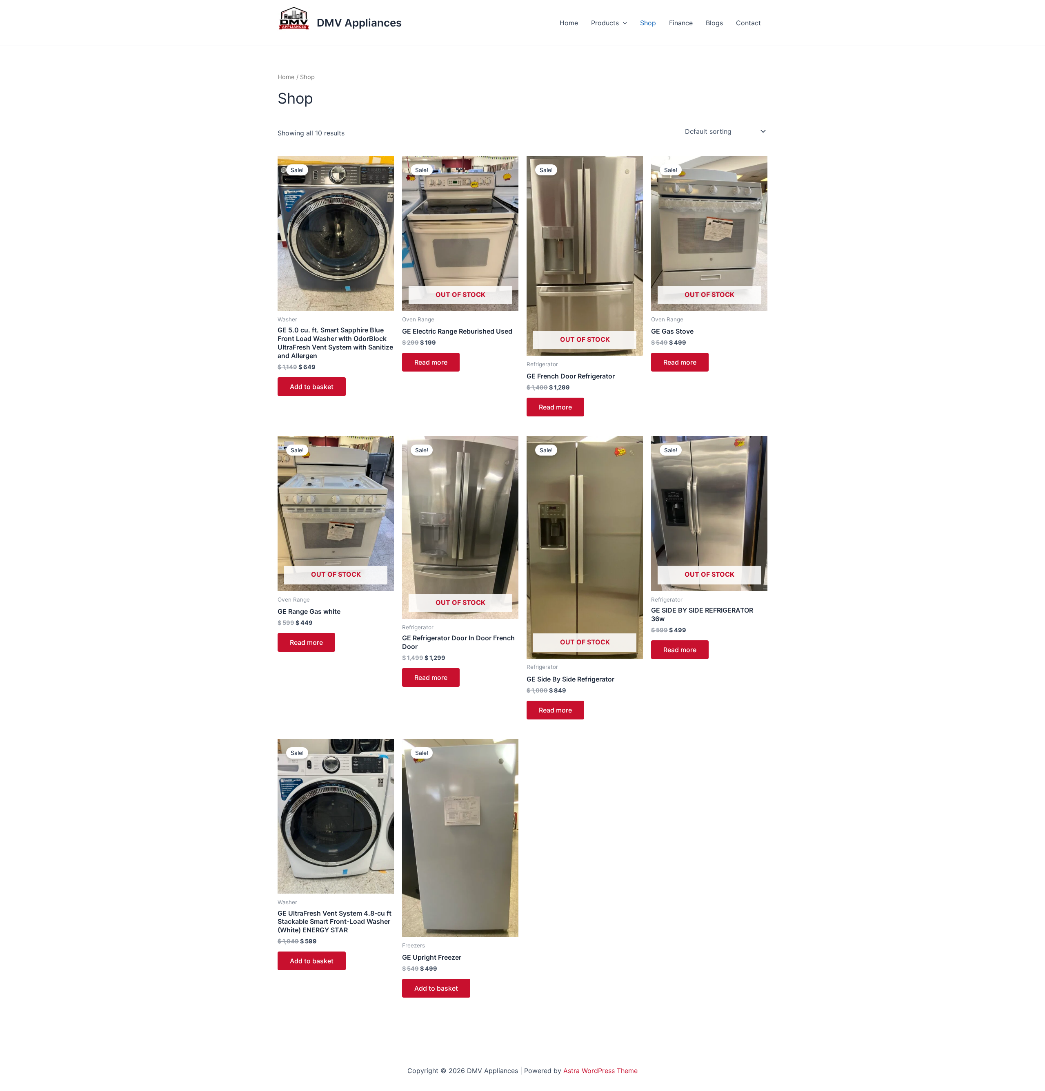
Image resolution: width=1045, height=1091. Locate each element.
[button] (623, 23)
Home (569, 23)
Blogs (714, 23)
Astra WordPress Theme (600, 1071)
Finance (681, 23)
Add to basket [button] (312, 387)
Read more (430, 362)
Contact (748, 23)
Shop (648, 23)
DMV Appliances (359, 22)
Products (605, 23)
